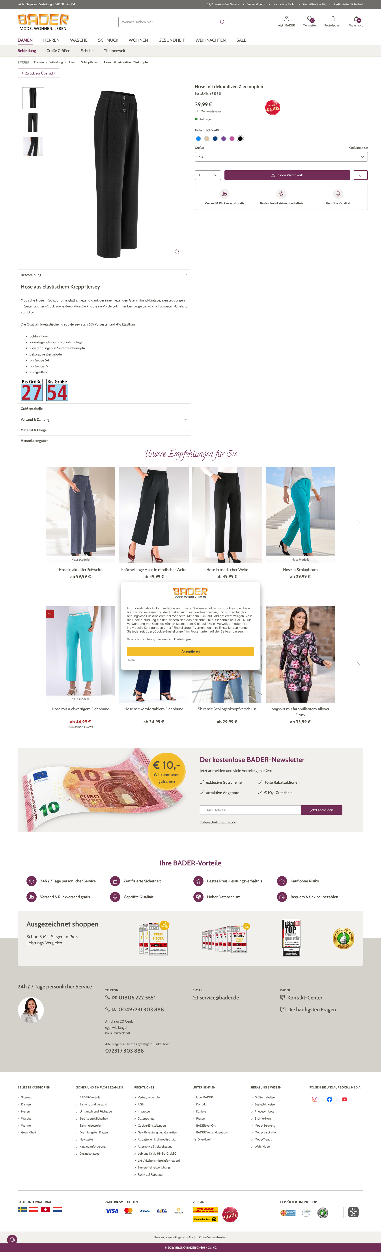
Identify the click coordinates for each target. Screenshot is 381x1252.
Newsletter (87, 1139)
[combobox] (173, 22)
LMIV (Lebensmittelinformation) (159, 1161)
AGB (141, 1104)
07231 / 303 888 (124, 1050)
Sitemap (26, 1097)
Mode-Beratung (265, 1125)
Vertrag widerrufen (150, 1097)
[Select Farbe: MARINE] (215, 138)
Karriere (201, 1111)
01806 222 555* (137, 997)
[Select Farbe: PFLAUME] (223, 138)
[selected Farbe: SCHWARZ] (240, 138)
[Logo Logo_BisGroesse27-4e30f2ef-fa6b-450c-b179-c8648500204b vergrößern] (32, 390)
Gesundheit (28, 1132)
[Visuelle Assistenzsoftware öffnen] (351, 1212)
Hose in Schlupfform (300, 569)
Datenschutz (146, 1118)
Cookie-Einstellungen (152, 1125)
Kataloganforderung (93, 1146)
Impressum (145, 1111)
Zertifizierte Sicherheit (94, 1118)
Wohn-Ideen (263, 1146)
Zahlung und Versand (93, 1104)
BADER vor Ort (206, 1125)
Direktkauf (204, 1139)
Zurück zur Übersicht (40, 73)
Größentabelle (358, 148)
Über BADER (204, 1097)
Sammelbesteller (90, 1125)
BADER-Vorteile (90, 1097)
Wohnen (26, 1125)
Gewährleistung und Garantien (157, 1132)
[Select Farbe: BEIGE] (206, 138)
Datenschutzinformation (218, 822)
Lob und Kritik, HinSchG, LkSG (157, 1153)
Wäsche (26, 1118)
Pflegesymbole (264, 1111)
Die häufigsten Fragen (94, 1132)
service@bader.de (219, 997)
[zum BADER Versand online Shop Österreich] (33, 1209)
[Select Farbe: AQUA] (198, 138)
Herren (25, 1111)
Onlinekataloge (89, 1153)
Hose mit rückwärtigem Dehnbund (80, 709)
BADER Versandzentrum (212, 1132)
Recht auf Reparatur (150, 1174)
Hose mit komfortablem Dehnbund (153, 709)
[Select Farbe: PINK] (231, 138)
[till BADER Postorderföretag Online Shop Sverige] (22, 1209)
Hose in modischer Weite (227, 569)
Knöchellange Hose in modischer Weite (153, 569)
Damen (26, 1104)
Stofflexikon (263, 1118)
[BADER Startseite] (43, 22)
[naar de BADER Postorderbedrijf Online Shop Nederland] (57, 1209)
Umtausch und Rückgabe (96, 1111)
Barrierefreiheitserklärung (154, 1167)
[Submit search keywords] (223, 22)
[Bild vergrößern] (177, 251)
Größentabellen (265, 1097)
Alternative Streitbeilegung (155, 1146)
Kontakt (201, 1104)
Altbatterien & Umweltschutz (157, 1139)
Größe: (199, 148)
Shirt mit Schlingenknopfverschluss (227, 709)
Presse (200, 1118)
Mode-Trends (263, 1139)
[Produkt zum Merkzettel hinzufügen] (361, 175)
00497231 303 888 (141, 1009)
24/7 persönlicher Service (223, 4)
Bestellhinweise (265, 1104)
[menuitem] (25, 40)
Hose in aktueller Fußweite (80, 569)
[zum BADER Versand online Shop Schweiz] (45, 1209)
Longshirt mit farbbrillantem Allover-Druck (300, 712)
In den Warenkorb (289, 175)
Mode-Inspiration (266, 1132)
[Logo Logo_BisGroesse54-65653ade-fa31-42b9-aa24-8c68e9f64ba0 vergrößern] (57, 390)
